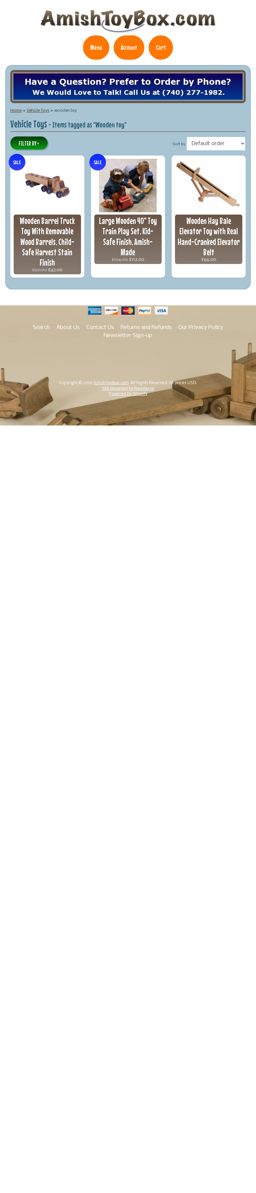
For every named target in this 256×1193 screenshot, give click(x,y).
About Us (68, 327)
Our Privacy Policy (200, 327)
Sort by (179, 144)
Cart (161, 47)
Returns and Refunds (146, 327)
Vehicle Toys (38, 110)
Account (129, 47)
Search (41, 327)
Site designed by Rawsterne (128, 389)
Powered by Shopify (128, 394)
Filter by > (29, 143)
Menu (96, 47)
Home (16, 110)
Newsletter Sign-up (128, 335)
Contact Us (100, 327)
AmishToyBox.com (111, 383)
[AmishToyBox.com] (128, 31)
